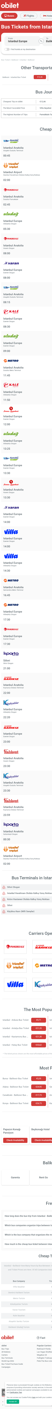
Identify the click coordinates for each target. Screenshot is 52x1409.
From (10, 38)
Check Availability (15, 1140)
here (33, 1397)
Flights (30, 15)
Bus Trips (5, 1349)
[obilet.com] (16, 7)
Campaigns (6, 1367)
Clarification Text (16, 1392)
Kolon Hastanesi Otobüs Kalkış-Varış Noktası (28, 899)
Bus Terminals (7, 1358)
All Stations (6, 1352)
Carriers (5, 1355)
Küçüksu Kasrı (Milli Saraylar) (20, 911)
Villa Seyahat (45, 108)
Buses (10, 15)
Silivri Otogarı (13, 887)
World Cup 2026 (8, 1361)
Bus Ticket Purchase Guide (12, 1364)
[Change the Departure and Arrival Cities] (41, 41)
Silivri (9, 905)
